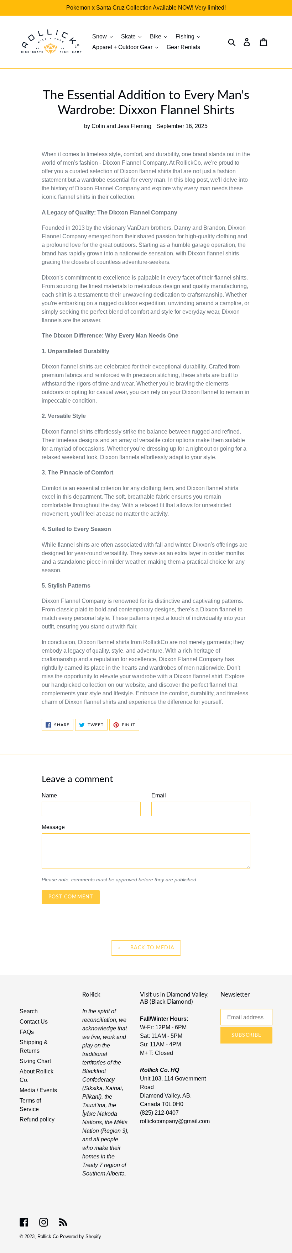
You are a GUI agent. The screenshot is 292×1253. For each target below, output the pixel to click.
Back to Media (151, 947)
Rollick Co (47, 1236)
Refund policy (37, 1119)
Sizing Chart (35, 1061)
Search (29, 1011)
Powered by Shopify (80, 1236)
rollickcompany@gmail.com (175, 1121)
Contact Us (34, 1022)
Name (49, 795)
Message (53, 827)
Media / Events (38, 1090)
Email (158, 795)
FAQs (27, 1032)
